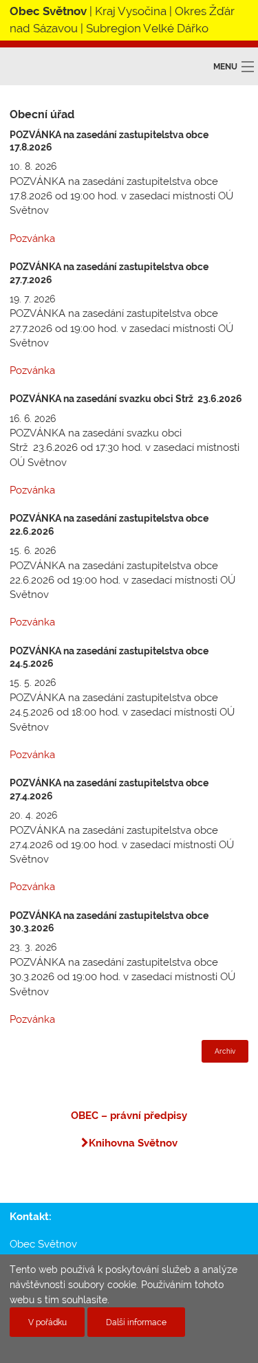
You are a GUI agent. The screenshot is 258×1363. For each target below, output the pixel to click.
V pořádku (47, 1322)
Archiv (225, 1051)
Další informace (136, 1322)
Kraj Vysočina (130, 11)
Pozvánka (32, 238)
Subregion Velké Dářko (147, 28)
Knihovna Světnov (133, 1143)
